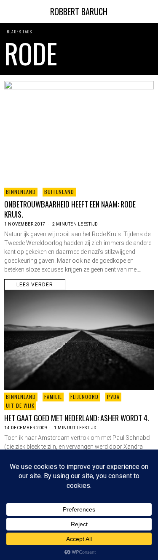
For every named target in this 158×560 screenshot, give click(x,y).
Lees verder (34, 285)
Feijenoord (84, 396)
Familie (53, 396)
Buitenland (59, 191)
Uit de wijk (20, 405)
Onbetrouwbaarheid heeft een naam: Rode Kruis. (70, 209)
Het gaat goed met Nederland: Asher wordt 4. (76, 418)
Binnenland (21, 191)
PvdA (113, 396)
